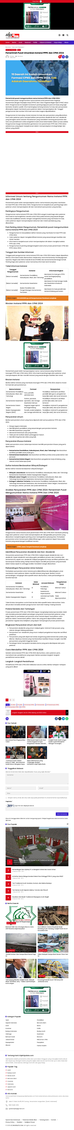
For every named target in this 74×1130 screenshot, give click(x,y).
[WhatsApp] (66, 718)
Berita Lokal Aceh (11, 923)
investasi (10, 1081)
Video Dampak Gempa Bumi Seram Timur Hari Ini (53, 955)
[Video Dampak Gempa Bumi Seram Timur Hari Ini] (53, 943)
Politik (39, 1028)
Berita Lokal (42, 976)
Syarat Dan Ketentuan (13, 1120)
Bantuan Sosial (10, 1037)
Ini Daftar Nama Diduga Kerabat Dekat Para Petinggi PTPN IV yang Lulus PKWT (37, 876)
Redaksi (19, 1122)
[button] (59, 35)
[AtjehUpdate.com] (12, 35)
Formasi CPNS (30, 705)
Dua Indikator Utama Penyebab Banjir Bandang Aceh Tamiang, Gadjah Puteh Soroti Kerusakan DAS (53, 928)
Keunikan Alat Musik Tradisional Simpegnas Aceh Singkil (30, 897)
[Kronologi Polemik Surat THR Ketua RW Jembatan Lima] (53, 968)
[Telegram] (63, 718)
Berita (39, 1026)
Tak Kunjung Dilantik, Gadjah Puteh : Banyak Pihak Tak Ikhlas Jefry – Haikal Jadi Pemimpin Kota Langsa (20, 981)
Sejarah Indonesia (11, 1023)
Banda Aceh (11, 1076)
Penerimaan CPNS (53, 705)
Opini (19, 50)
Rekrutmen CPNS (42, 1039)
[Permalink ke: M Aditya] (8, 56)
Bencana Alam (41, 1023)
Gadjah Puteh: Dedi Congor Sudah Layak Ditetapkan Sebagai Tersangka (57, 741)
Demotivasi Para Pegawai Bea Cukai (15, 741)
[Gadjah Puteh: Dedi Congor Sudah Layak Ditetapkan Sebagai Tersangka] (58, 732)
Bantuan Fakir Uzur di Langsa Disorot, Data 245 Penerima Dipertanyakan (20, 928)
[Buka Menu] (63, 35)
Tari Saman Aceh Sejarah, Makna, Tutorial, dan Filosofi (30, 890)
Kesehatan (40, 1034)
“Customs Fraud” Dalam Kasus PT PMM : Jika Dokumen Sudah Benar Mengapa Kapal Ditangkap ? (15, 762)
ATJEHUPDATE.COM (17, 1125)
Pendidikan (40, 1020)
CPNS (20, 705)
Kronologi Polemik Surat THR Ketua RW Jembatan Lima (50, 981)
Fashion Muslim (42, 1046)
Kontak (53, 1120)
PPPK (23, 707)
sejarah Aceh (11, 1087)
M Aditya (12, 56)
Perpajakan (40, 1042)
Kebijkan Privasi (30, 1122)
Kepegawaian (10, 1042)
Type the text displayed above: (24, 806)
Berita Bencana (11, 950)
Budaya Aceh (41, 1031)
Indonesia (10, 1084)
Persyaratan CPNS (13, 707)
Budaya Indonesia (11, 1031)
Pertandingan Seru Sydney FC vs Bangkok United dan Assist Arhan (34, 869)
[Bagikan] (66, 56)
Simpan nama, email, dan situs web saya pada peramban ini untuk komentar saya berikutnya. (37, 798)
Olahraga (8, 1034)
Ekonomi (39, 1037)
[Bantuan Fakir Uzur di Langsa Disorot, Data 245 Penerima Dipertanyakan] (21, 915)
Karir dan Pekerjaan (11, 50)
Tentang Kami (44, 1120)
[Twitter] (59, 718)
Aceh (40, 923)
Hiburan (8, 1045)
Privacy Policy (10, 1122)
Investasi (8, 1028)
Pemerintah (41, 705)
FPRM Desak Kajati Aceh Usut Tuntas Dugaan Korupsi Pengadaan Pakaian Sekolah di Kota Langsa (36, 742)
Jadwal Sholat (10, 1039)
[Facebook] (56, 718)
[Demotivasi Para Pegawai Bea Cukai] (16, 732)
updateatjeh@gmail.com (17, 1109)
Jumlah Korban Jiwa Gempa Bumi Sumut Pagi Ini (21, 955)
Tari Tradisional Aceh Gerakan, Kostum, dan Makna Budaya (32, 883)
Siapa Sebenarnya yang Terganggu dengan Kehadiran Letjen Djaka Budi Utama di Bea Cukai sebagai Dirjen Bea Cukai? (36, 762)
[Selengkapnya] (67, 824)
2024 (13, 705)
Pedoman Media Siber (30, 1120)
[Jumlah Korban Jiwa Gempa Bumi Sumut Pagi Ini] (21, 943)
